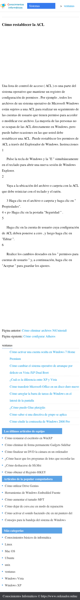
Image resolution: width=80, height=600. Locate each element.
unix (7, 565)
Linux (8, 544)
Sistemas (34, 6)
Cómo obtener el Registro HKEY (25, 472)
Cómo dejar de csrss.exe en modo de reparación (34, 506)
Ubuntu (9, 558)
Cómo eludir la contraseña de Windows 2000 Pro (40, 421)
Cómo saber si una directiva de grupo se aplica (38, 414)
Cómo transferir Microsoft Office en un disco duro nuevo (44, 386)
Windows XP (13, 585)
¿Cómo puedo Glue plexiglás (27, 407)
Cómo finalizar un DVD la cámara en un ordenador (36, 452)
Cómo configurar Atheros (39, 336)
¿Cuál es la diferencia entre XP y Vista (33, 379)
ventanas (69, 6)
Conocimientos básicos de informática (28, 537)
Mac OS (10, 551)
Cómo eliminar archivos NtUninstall (45, 330)
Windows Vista (14, 578)
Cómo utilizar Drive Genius (22, 486)
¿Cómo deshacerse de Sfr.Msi (23, 465)
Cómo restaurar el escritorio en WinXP (28, 438)
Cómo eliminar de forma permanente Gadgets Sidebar (37, 445)
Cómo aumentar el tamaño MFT (24, 499)
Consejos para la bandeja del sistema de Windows (35, 520)
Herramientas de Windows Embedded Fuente (32, 492)
